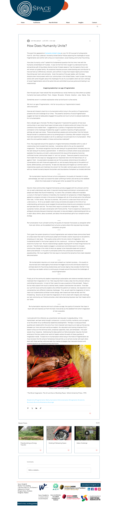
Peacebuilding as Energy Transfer (29, 444)
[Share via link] (40, 408)
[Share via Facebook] (28, 408)
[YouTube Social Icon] (99, 489)
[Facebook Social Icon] (92, 489)
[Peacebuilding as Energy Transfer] (30, 433)
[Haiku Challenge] (87, 433)
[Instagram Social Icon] (96, 489)
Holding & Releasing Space (57, 443)
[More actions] (90, 41)
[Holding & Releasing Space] (59, 433)
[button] (97, 26)
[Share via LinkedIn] (36, 408)
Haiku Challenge (82, 443)
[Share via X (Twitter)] (32, 408)
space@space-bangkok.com (90, 485)
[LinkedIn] (89, 489)
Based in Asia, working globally (27, 503)
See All (98, 423)
